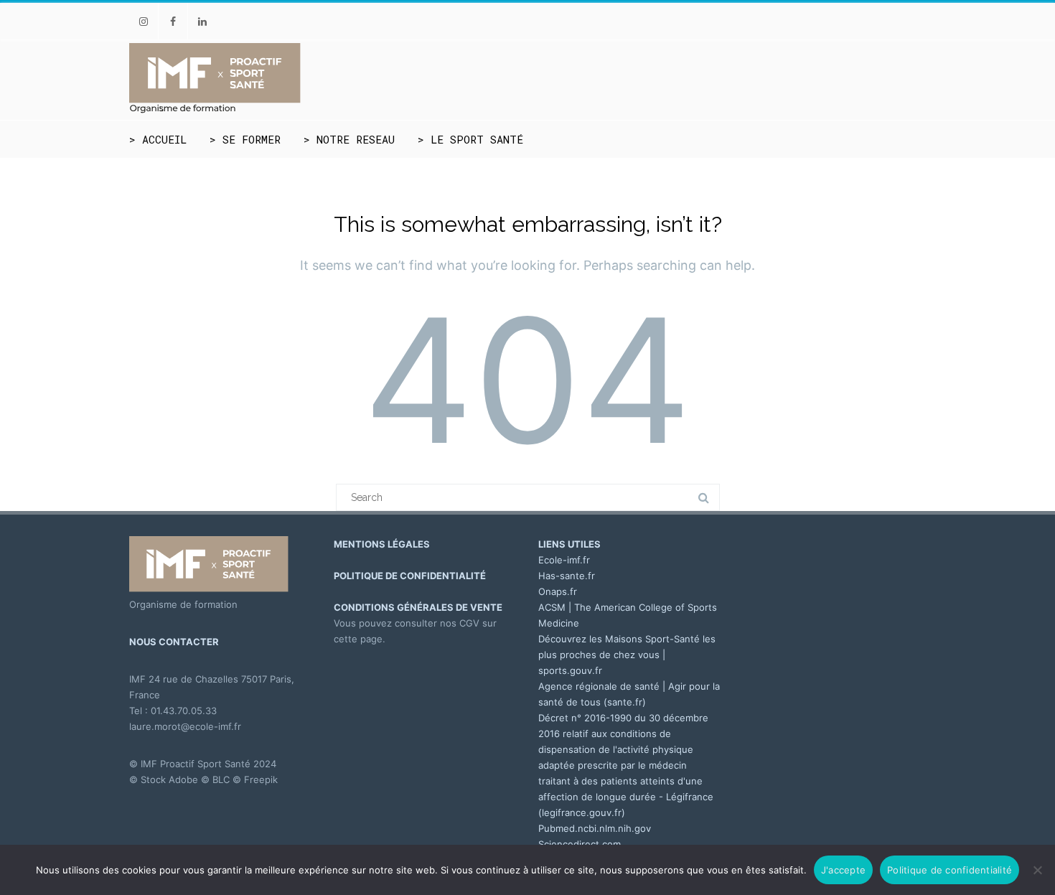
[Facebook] (173, 21)
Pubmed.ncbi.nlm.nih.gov (594, 828)
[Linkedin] (202, 21)
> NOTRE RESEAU (349, 139)
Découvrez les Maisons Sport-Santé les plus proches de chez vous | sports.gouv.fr (627, 654)
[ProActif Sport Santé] (215, 111)
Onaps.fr (557, 591)
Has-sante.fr (566, 575)
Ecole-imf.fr (564, 560)
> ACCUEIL (158, 139)
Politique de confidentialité (949, 870)
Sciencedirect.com (579, 844)
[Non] (1037, 870)
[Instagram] (143, 21)
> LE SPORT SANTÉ (470, 139)
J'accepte (843, 870)
